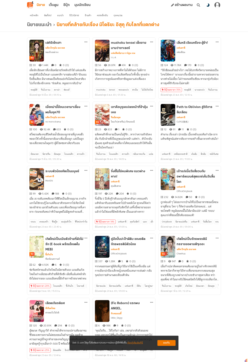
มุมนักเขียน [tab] (82, 5)
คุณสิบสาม (116, 186)
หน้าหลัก (34, 15)
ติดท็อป (47, 15)
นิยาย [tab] (41, 5)
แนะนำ (60, 15)
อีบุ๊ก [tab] (66, 5)
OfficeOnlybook (184, 191)
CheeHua (181, 253)
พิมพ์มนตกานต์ (52, 259)
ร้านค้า (88, 15)
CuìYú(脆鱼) (182, 122)
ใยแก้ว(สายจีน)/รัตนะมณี (123, 122)
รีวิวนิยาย (74, 15)
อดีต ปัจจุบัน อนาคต (55, 47)
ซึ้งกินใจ (49, 254)
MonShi (49, 181)
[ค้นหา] (198, 5)
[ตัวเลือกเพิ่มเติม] (86, 42)
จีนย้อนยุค (116, 117)
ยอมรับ (166, 343)
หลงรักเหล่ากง (51, 52)
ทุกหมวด (118, 15)
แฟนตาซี (181, 47)
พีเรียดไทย (50, 308)
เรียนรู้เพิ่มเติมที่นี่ (135, 343)
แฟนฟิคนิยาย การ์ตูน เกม (123, 53)
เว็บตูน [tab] (53, 5)
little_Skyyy (116, 318)
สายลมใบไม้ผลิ (52, 312)
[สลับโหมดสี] (208, 5)
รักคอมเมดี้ (116, 313)
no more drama (53, 122)
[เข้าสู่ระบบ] (217, 5)
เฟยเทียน (181, 52)
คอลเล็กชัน (102, 15)
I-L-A (113, 57)
